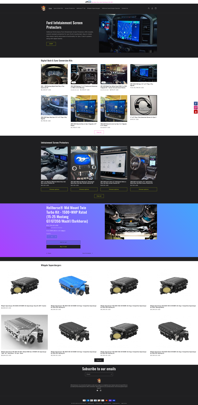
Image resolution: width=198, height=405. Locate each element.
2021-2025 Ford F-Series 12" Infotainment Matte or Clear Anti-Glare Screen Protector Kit (113, 182)
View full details (86, 253)
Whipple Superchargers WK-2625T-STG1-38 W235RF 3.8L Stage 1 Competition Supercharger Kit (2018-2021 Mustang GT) (74, 306)
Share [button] (49, 253)
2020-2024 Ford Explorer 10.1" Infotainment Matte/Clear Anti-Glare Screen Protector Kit (141, 182)
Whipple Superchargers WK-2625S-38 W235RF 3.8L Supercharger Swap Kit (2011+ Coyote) (23, 305)
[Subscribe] (111, 374)
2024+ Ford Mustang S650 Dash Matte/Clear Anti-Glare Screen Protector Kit (53, 182)
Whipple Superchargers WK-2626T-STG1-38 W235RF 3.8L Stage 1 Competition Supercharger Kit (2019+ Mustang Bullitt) (173, 306)
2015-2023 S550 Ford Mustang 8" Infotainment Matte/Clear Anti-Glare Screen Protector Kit (82, 182)
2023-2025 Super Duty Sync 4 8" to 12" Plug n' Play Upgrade (54, 118)
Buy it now (63, 246)
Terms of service (107, 403)
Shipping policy (116, 403)
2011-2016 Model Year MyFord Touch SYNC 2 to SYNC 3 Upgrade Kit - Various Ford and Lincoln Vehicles (114, 86)
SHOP (51, 44)
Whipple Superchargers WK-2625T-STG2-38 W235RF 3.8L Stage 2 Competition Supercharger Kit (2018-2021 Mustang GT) (123, 306)
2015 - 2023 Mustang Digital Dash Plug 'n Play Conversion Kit (52, 86)
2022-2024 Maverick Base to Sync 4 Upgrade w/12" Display (84, 124)
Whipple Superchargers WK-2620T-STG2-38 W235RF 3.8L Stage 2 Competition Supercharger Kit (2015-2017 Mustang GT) (123, 352)
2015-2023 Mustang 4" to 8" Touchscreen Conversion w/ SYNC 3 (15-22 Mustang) (84, 86)
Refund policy (91, 403)
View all (99, 132)
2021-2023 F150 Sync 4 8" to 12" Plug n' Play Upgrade (141, 84)
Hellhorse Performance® (80, 403)
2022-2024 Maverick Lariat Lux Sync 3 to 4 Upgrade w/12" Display (114, 124)
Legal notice (124, 403)
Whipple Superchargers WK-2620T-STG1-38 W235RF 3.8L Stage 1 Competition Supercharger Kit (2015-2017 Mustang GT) (74, 352)
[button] (149, 8)
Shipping (48, 227)
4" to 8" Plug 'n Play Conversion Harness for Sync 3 (143, 117)
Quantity (48, 233)
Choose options (54, 189)
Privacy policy (99, 403)
